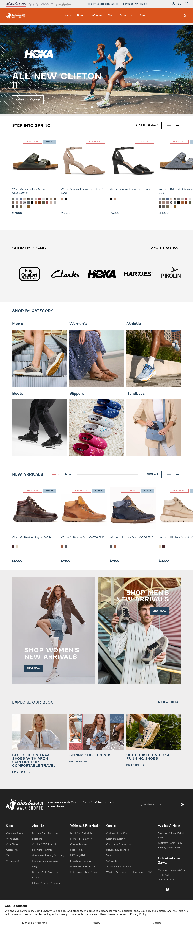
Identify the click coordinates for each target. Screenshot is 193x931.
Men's (17, 324)
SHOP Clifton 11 (28, 99)
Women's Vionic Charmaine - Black (130, 189)
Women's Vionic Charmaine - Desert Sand (82, 191)
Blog (34, 867)
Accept (96, 923)
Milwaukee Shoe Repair (83, 867)
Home (67, 15)
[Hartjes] (101, 273)
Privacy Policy (138, 914)
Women (97, 15)
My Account (12, 861)
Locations (37, 839)
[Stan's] (33, 4)
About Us (38, 826)
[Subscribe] (183, 804)
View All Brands (164, 248)
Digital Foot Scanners (81, 839)
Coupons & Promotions (118, 844)
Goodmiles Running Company (48, 855)
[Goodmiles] (63, 4)
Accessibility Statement (118, 867)
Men (111, 15)
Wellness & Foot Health (85, 826)
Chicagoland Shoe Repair (83, 872)
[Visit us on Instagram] (167, 889)
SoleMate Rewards (42, 850)
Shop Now (33, 668)
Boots (17, 393)
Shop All (152, 474)
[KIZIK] (174, 273)
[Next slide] (108, 107)
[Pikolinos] (137, 273)
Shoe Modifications (80, 861)
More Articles (168, 702)
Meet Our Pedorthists (82, 833)
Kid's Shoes (12, 844)
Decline (156, 923)
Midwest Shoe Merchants (45, 833)
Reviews (36, 878)
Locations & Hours (116, 839)
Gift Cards (111, 861)
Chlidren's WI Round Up (45, 844)
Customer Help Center (118, 833)
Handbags (135, 393)
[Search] (185, 16)
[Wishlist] (179, 4)
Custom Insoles (78, 844)
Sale (142, 15)
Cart (8, 855)
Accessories (127, 15)
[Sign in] (174, 4)
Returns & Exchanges (117, 850)
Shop (9, 826)
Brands (81, 15)
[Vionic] (47, 4)
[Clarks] (29, 273)
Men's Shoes (12, 839)
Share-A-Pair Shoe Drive (45, 861)
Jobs (108, 855)
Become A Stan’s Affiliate (45, 872)
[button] (163, 4)
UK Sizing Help (78, 855)
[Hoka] (65, 273)
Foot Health (76, 850)
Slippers (76, 393)
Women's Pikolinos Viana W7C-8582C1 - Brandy (83, 538)
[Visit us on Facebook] (160, 889)
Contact (111, 826)
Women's (78, 324)
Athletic (133, 324)
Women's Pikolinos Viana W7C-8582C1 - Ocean (132, 538)
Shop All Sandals (146, 125)
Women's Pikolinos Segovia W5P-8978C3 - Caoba (31, 538)
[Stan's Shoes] (15, 16)
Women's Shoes (14, 833)
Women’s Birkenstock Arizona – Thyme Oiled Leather (34, 191)
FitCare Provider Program (46, 883)
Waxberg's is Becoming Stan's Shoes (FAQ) (129, 872)
